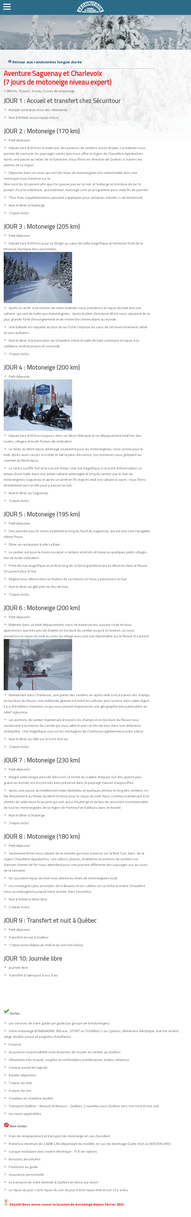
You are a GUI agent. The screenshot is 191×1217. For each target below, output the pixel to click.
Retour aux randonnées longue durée (47, 61)
